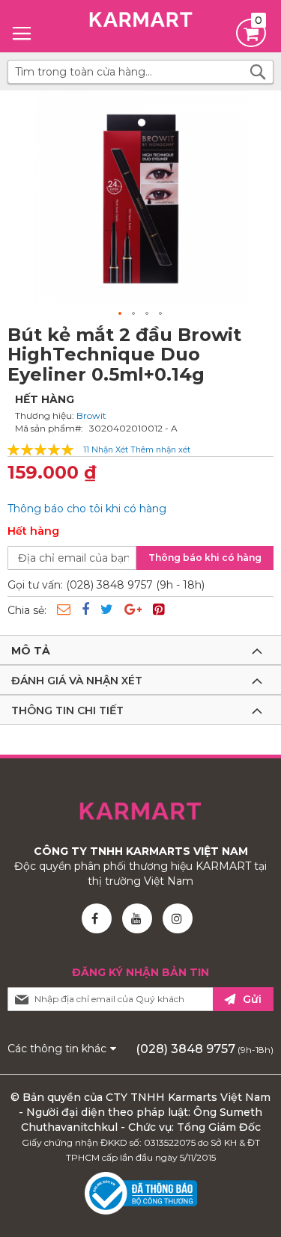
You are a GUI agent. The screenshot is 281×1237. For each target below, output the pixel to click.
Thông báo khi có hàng (205, 557)
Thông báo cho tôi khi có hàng (86, 508)
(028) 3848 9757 (185, 1049)
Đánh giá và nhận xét (76, 680)
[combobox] (140, 72)
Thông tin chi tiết (67, 710)
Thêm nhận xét (160, 450)
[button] (120, 314)
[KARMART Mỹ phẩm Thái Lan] (140, 22)
